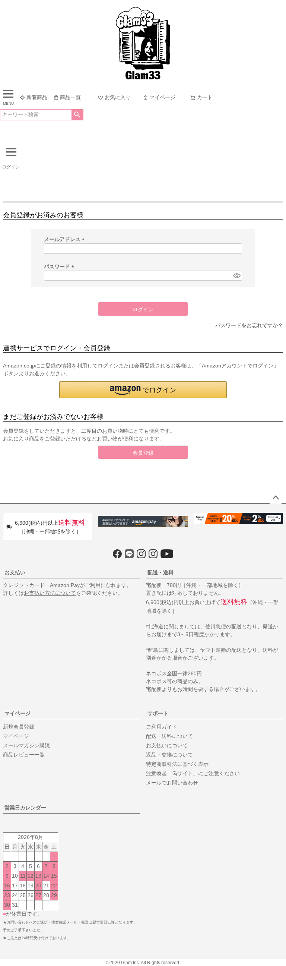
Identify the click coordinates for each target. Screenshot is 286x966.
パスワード (60, 266)
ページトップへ (276, 498)
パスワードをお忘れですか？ (249, 325)
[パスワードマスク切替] (236, 276)
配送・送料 (160, 572)
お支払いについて (167, 745)
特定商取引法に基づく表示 (177, 764)
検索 (77, 115)
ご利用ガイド (161, 727)
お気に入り (118, 97)
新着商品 (36, 97)
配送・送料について (169, 736)
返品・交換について (169, 755)
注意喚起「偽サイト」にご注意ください (193, 773)
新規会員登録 (18, 727)
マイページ (162, 97)
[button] (143, 389)
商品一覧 (70, 97)
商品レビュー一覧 (24, 755)
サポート (157, 713)
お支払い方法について (50, 593)
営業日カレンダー (25, 808)
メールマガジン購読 (26, 745)
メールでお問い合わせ (172, 783)
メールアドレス (65, 239)
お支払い (14, 572)
